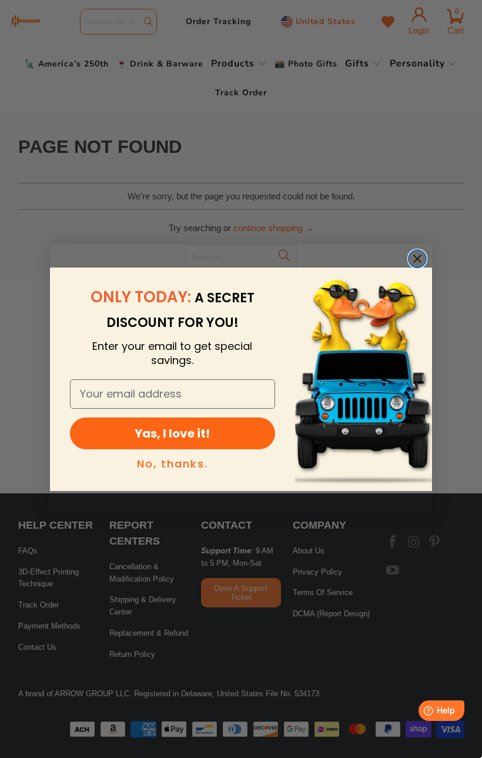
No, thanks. (172, 463)
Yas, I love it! (172, 433)
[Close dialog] (417, 259)
